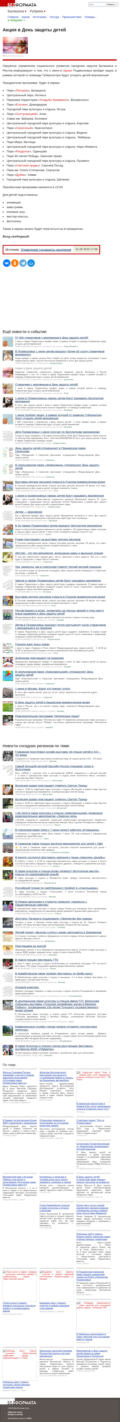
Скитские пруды (27, 165)
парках (67, 70)
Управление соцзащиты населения (46, 249)
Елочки (21, 104)
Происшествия (71, 17)
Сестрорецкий (26, 114)
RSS (29, 1418)
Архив (26, 17)
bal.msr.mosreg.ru (15, 56)
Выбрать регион (15, 1414)
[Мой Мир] (31, 263)
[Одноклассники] (15, 263)
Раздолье (23, 151)
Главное (13, 17)
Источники (39, 17)
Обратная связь (15, 1412)
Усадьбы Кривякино (54, 99)
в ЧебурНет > (16, 20)
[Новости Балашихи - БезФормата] (19, 4)
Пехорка (22, 90)
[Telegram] (23, 263)
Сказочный (24, 128)
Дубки (20, 174)
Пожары (90, 17)
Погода (54, 17)
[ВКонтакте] (6, 263)
